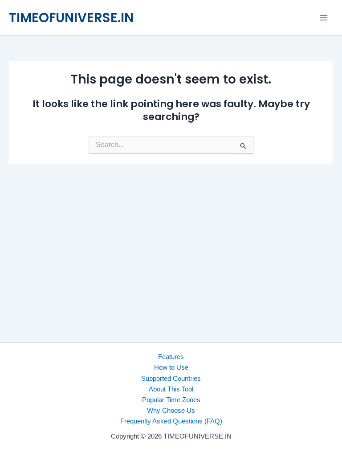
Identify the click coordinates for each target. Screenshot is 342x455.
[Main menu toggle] (323, 17)
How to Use (171, 367)
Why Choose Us (171, 410)
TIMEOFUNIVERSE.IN (71, 17)
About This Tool (171, 389)
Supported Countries (171, 378)
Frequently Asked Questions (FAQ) (171, 421)
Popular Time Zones (171, 399)
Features (171, 356)
